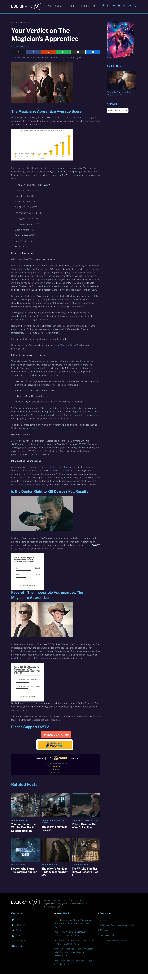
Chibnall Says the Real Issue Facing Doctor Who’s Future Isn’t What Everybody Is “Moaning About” (73, 952)
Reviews (58, 6)
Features (71, 6)
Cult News (105, 913)
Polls (86, 820)
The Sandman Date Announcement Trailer (116, 925)
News (48, 6)
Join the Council (55, 772)
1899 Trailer (103, 930)
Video (25, 865)
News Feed (62, 913)
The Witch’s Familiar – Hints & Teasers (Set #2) (55, 872)
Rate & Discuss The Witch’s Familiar (84, 825)
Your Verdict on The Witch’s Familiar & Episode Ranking (23, 827)
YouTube (19, 946)
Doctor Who (17, 47)
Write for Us (67, 900)
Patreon (19, 919)
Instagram (20, 941)
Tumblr (18, 935)
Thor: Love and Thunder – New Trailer (114, 940)
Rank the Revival (69, 345)
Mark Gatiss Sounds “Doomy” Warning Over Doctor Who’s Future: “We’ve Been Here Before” (73, 923)
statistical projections (58, 467)
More (96, 6)
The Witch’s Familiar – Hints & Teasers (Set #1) (85, 872)
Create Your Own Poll (27, 585)
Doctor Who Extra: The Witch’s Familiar (24, 870)
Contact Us (56, 900)
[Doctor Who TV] (26, 8)
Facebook (20, 925)
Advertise (47, 900)
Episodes (84, 6)
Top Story (95, 820)
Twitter (18, 930)
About (88, 900)
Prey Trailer (103, 920)
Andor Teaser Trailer (107, 935)
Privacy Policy (79, 900)
